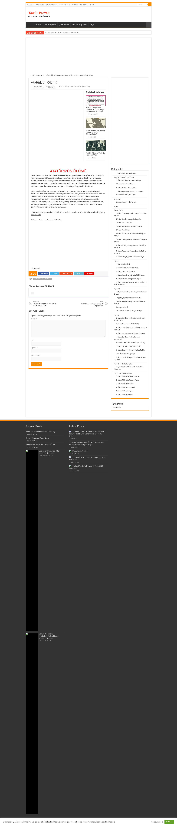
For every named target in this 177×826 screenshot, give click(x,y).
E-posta (34, 348)
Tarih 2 (116, 315)
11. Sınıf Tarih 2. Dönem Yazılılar (125, 173)
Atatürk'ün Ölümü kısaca (42, 279)
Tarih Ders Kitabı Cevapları (123, 364)
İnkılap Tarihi (40, 75)
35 (37, 440)
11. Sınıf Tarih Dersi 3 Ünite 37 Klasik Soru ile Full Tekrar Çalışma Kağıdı (86, 443)
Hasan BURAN (37, 86)
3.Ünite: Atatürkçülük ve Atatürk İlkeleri (129, 226)
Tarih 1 (116, 261)
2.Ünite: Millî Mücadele (124, 223)
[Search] (149, 4)
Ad (32, 340)
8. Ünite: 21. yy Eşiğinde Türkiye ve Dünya (130, 257)
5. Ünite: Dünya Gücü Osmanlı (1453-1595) (130, 343)
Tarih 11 (117, 289)
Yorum (34, 319)
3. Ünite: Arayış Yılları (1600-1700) (127, 324)
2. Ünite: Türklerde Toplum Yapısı (127, 380)
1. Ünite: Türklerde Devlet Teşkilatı (127, 376)
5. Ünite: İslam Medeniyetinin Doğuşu (128, 279)
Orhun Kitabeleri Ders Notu (37, 438)
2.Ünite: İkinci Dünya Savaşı (125, 184)
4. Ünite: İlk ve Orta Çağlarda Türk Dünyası (130, 275)
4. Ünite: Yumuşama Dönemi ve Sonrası (129, 191)
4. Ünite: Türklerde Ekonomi (125, 387)
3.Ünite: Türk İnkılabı (123, 230)
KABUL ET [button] (169, 822)
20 (50, 641)
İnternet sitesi (35, 355)
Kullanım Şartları (51, 4)
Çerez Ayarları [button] (157, 822)
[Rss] (135, 4)
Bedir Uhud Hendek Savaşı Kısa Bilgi (40, 432)
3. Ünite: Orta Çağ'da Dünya (125, 271)
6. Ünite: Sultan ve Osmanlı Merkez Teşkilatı (130, 350)
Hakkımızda (40, 4)
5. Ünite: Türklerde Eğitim (124, 391)
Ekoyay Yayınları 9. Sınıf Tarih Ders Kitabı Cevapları (62, 32)
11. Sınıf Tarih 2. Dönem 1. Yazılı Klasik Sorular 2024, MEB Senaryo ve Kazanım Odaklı (86, 434)
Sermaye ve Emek (122, 307)
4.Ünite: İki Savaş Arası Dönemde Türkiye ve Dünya (63, 75)
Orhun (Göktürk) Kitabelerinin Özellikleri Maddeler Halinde (48, 636)
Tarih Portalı (116, 407)
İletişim (91, 4)
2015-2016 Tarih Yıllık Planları (126, 202)
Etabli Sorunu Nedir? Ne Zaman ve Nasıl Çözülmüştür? (95, 132)
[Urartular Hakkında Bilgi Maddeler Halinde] (32, 540)
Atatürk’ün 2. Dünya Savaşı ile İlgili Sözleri (92, 304)
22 (37, 447)
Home (32, 75)
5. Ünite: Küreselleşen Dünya (125, 195)
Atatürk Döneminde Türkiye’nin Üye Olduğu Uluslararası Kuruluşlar (95, 109)
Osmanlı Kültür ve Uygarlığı (125, 354)
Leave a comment (38, 88)
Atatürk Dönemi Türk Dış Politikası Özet (95, 154)
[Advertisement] (89, 57)
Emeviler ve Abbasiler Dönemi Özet (40, 444)
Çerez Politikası (64, 4)
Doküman (117, 199)
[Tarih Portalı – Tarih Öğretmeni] (38, 14)
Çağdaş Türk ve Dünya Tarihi (124, 177)
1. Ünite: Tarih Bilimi (123, 264)
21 (52, 455)
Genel (116, 206)
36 (36, 434)
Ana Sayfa (30, 4)
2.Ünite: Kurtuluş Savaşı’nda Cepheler (128, 219)
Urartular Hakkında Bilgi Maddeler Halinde (49, 452)
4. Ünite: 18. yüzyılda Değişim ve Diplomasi (130, 333)
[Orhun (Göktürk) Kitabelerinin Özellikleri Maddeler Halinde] (32, 723)
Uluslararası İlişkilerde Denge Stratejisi (129, 311)
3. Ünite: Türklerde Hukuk (124, 384)
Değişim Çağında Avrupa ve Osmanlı (128, 298)
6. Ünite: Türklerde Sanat (124, 394)
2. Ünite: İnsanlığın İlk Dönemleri (127, 268)
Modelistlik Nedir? (80, 451)
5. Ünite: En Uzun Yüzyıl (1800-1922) (128, 346)
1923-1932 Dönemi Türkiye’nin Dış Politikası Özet (44, 303)
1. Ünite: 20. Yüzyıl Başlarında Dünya (128, 180)
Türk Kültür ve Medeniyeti (123, 373)
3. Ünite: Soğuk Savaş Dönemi (126, 187)
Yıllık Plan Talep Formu (79, 4)
